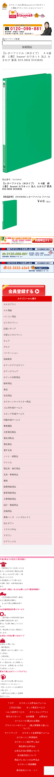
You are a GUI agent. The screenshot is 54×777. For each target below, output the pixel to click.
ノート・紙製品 (11, 456)
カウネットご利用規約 (27, 737)
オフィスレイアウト (39, 712)
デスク (7, 347)
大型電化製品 (10, 432)
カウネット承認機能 (27, 764)
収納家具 (8, 359)
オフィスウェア (11, 371)
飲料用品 (8, 383)
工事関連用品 (10, 499)
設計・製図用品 (11, 505)
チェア (7, 341)
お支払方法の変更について (27, 751)
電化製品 (8, 444)
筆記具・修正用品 (12, 469)
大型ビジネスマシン (13, 335)
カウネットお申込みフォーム (32, 703)
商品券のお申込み (27, 746)
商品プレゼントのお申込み (27, 760)
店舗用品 (8, 511)
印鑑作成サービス (12, 420)
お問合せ (43, 717)
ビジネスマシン (11, 323)
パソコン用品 (10, 317)
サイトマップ (11, 733)
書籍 (6, 481)
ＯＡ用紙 (8, 311)
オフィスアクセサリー (14, 365)
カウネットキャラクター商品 (17, 402)
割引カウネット (13, 717)
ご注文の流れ (15, 708)
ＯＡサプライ (10, 304)
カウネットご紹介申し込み (27, 742)
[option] (27, 123)
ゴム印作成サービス (13, 408)
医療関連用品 (10, 487)
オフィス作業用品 (12, 377)
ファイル (8, 463)
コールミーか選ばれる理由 (27, 721)
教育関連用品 (10, 493)
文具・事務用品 (11, 475)
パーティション (11, 353)
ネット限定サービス (35, 708)
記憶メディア (10, 329)
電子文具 (8, 450)
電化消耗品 (9, 438)
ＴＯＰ (11, 703)
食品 (6, 390)
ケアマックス (10, 542)
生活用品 (8, 396)
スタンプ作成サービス (14, 414)
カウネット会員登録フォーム (35, 733)
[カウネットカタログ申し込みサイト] (27, 17)
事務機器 (8, 426)
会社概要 (30, 717)
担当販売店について (27, 755)
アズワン (8, 536)
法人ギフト (9, 523)
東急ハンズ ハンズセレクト (17, 517)
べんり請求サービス (15, 712)
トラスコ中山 (10, 529)
